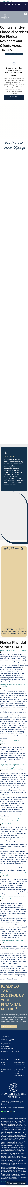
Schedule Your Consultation (14, 97)
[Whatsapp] (2, 1111)
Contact (3, 1074)
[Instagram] (14, 1111)
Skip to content (5, 1)
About (3, 1065)
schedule (6, 949)
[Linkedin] (8, 1111)
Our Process (4, 1067)
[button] (25, 8)
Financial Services (6, 1069)
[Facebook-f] (5, 1111)
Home (3, 1062)
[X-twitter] (11, 1111)
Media (3, 1071)
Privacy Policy (5, 1181)
